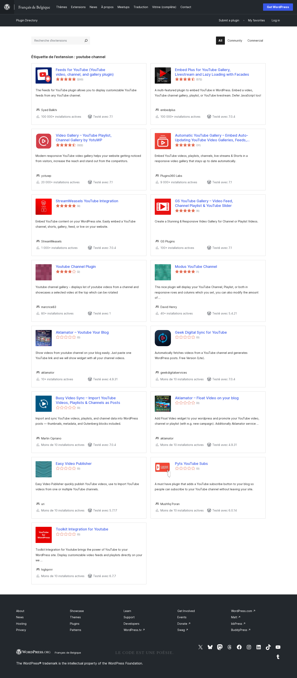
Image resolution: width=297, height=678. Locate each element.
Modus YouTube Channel (196, 266)
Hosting (21, 623)
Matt (236, 617)
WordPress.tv (134, 630)
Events (181, 617)
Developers (131, 623)
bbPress (238, 623)
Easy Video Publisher (74, 463)
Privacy (21, 630)
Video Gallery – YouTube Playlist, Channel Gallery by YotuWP (84, 137)
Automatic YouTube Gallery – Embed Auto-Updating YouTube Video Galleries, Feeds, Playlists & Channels (211, 138)
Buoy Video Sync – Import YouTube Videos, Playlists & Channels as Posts (88, 400)
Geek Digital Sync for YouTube (201, 332)
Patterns (75, 630)
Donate (184, 623)
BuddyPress (241, 630)
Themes (75, 617)
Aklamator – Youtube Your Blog (82, 332)
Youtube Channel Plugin (76, 266)
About (20, 611)
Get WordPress (278, 7)
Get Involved (186, 611)
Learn (127, 611)
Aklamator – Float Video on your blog (207, 398)
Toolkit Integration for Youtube (82, 529)
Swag (182, 630)
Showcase (77, 611)
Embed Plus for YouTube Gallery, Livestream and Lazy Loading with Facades (212, 72)
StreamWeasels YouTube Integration (87, 201)
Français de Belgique (68, 652)
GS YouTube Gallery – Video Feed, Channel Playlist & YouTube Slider (204, 203)
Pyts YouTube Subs (191, 463)
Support (129, 617)
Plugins (74, 623)
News (20, 617)
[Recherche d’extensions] (86, 41)
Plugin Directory (27, 20)
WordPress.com (243, 611)
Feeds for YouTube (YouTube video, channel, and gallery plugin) (85, 72)
